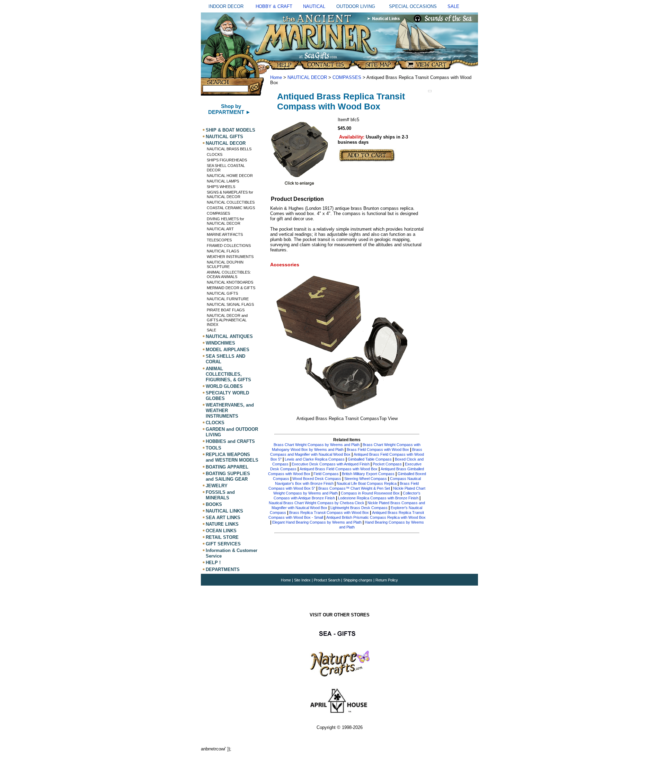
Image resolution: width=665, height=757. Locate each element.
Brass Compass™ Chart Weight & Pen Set (354, 488)
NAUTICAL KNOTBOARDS (230, 282)
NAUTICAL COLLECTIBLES (231, 202)
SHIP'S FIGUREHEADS (227, 160)
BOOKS (214, 504)
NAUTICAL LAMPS (223, 181)
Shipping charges (358, 580)
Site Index (302, 580)
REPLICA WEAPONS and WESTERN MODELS (232, 457)
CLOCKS (214, 154)
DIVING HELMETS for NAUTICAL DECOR (225, 221)
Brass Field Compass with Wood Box (378, 449)
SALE (453, 6)
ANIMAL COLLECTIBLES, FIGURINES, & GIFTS (228, 374)
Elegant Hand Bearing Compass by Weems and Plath (317, 522)
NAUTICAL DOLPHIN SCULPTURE (225, 264)
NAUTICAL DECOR (226, 143)
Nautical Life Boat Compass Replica (367, 483)
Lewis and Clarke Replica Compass (315, 459)
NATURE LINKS (222, 524)
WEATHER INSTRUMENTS (230, 257)
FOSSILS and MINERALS (220, 495)
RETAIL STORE (222, 537)
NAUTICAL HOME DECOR (230, 175)
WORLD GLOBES (224, 386)
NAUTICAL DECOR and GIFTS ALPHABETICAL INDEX (227, 320)
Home (276, 77)
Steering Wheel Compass (365, 479)
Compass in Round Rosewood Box (370, 493)
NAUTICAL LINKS (224, 511)
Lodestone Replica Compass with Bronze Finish (378, 498)
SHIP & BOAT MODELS (230, 130)
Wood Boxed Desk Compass (316, 479)
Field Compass (326, 474)
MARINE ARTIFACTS (225, 234)
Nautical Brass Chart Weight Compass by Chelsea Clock (316, 503)
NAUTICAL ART (220, 229)
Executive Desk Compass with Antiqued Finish (331, 464)
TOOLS (213, 448)
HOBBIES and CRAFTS (230, 441)
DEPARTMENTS (223, 569)
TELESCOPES (219, 240)
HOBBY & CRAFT (274, 6)
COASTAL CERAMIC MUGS (231, 208)
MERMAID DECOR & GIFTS (231, 288)
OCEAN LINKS (221, 530)
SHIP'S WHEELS (221, 187)
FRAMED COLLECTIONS (229, 245)
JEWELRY (217, 485)
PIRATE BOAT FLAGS (226, 310)
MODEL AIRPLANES (227, 349)
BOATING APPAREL (227, 467)
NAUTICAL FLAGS (223, 251)
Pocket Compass (387, 464)
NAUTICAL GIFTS (224, 136)
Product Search (327, 580)
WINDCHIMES (220, 343)
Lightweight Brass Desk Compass (359, 508)
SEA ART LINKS (223, 517)
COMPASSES (218, 213)
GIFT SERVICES (223, 543)
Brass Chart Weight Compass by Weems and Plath (317, 445)
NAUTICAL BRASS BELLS (229, 149)
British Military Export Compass (368, 474)
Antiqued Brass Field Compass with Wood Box (339, 469)
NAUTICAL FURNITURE (228, 299)
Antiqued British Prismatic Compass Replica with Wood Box (376, 517)
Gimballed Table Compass (370, 459)
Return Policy (386, 580)
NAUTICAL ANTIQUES (229, 336)
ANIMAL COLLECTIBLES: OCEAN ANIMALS (229, 274)
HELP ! (213, 562)
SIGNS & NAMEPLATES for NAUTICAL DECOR (230, 194)
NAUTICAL (314, 6)
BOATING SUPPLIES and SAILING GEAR (228, 476)
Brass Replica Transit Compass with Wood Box (329, 512)
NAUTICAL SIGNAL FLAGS (230, 304)
